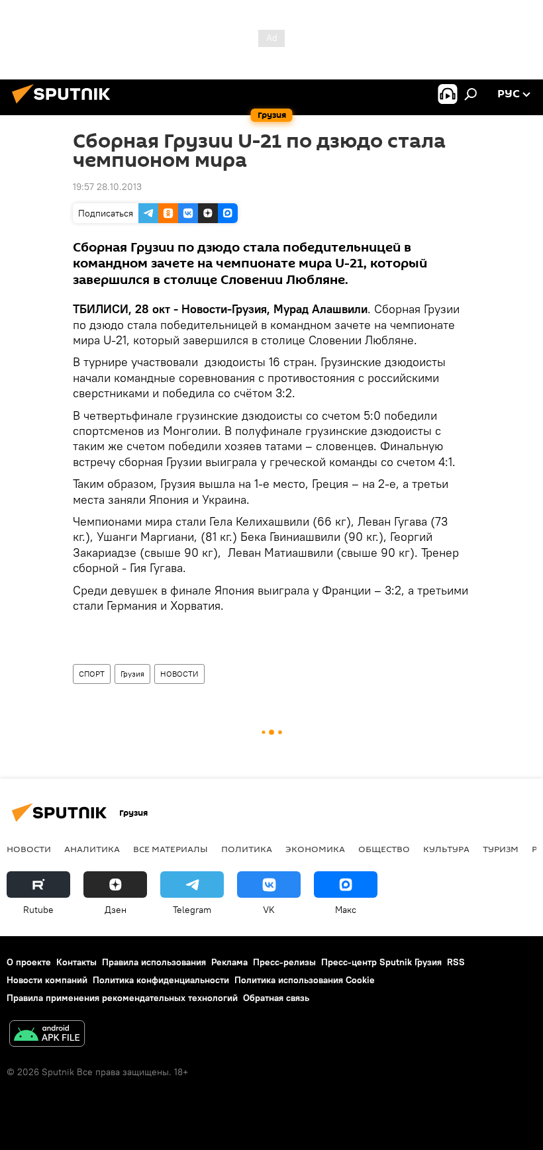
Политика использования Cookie (304, 980)
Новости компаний (47, 980)
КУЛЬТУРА (446, 849)
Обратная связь (276, 998)
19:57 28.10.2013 (107, 187)
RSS (456, 962)
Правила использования (154, 962)
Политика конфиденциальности (161, 980)
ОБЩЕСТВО (384, 849)
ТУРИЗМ (500, 849)
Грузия (132, 674)
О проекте (29, 962)
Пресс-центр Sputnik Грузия (381, 962)
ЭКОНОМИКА (315, 849)
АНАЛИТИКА (92, 849)
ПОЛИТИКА (246, 849)
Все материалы (170, 849)
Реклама (229, 962)
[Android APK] (47, 1035)
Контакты (76, 962)
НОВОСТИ (179, 674)
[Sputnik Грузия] (65, 105)
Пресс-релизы (284, 962)
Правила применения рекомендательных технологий (122, 998)
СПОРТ (92, 674)
